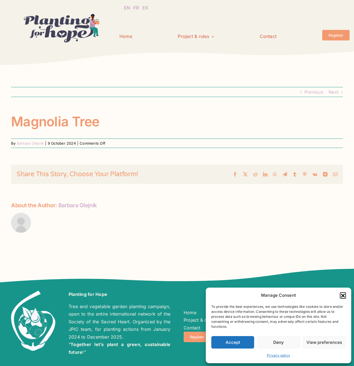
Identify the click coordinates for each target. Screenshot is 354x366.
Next (334, 92)
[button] (343, 295)
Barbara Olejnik (30, 143)
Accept (233, 342)
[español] (145, 4)
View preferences (324, 342)
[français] (136, 4)
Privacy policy (278, 355)
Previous (313, 92)
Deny (278, 342)
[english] (127, 4)
